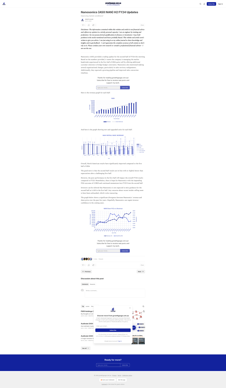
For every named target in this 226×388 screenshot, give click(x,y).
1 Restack (100, 259)
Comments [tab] (85, 284)
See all (84, 348)
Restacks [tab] (92, 284)
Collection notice (127, 375)
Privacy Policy (126, 336)
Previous (87, 271)
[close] (130, 308)
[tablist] (88, 284)
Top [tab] (83, 306)
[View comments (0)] (89, 25)
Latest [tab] (87, 306)
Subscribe (211, 4)
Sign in (220, 4)
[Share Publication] (204, 4)
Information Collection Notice (112, 336)
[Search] (200, 4)
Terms (119, 375)
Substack (104, 384)
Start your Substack (108, 380)
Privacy (114, 375)
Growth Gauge (89, 19)
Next (139, 271)
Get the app (121, 380)
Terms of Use (121, 334)
